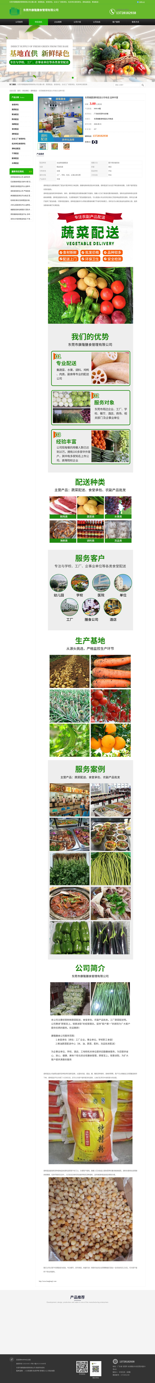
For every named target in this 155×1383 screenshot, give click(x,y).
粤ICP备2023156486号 (38, 1364)
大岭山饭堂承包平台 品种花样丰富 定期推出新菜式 (21, 205)
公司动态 (96, 22)
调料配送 (34, 91)
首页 (19, 91)
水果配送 (15, 163)
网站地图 (51, 1371)
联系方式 (135, 22)
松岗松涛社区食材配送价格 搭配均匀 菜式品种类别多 (21, 200)
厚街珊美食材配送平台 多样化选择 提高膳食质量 (21, 214)
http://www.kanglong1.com (47, 1281)
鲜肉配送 (15, 119)
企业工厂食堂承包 (18, 139)
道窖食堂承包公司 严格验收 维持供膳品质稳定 (21, 191)
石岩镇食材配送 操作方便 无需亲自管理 (21, 182)
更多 (30, 171)
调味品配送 (16, 148)
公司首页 (19, 22)
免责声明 (36, 1371)
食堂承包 (15, 105)
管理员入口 (44, 1371)
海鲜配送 (15, 124)
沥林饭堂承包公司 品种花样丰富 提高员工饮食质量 (21, 177)
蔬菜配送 (15, 109)
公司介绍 (77, 22)
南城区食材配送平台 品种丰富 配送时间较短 (21, 186)
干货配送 (15, 153)
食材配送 (15, 129)
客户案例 (116, 22)
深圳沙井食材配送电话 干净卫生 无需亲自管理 (21, 219)
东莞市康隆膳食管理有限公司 (25, 1367)
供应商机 (38, 22)
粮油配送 (15, 114)
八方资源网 (29, 1371)
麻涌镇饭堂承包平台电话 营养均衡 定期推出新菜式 (21, 196)
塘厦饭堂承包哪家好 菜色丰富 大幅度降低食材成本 (21, 209)
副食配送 (15, 158)
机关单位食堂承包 (18, 144)
